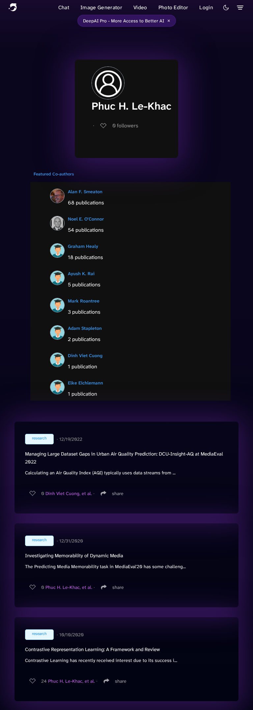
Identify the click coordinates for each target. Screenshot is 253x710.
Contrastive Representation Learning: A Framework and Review (92, 649)
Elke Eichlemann (85, 383)
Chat (63, 7)
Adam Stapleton (85, 328)
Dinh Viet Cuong (85, 355)
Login (206, 7)
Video (140, 7)
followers (125, 125)
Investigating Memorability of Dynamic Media (74, 555)
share (118, 493)
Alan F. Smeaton (85, 192)
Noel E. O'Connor (86, 219)
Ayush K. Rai (81, 273)
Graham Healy (83, 246)
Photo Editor (173, 7)
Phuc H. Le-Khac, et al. (68, 587)
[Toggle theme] (226, 7)
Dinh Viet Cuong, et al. (68, 493)
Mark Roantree (83, 301)
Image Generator (101, 7)
